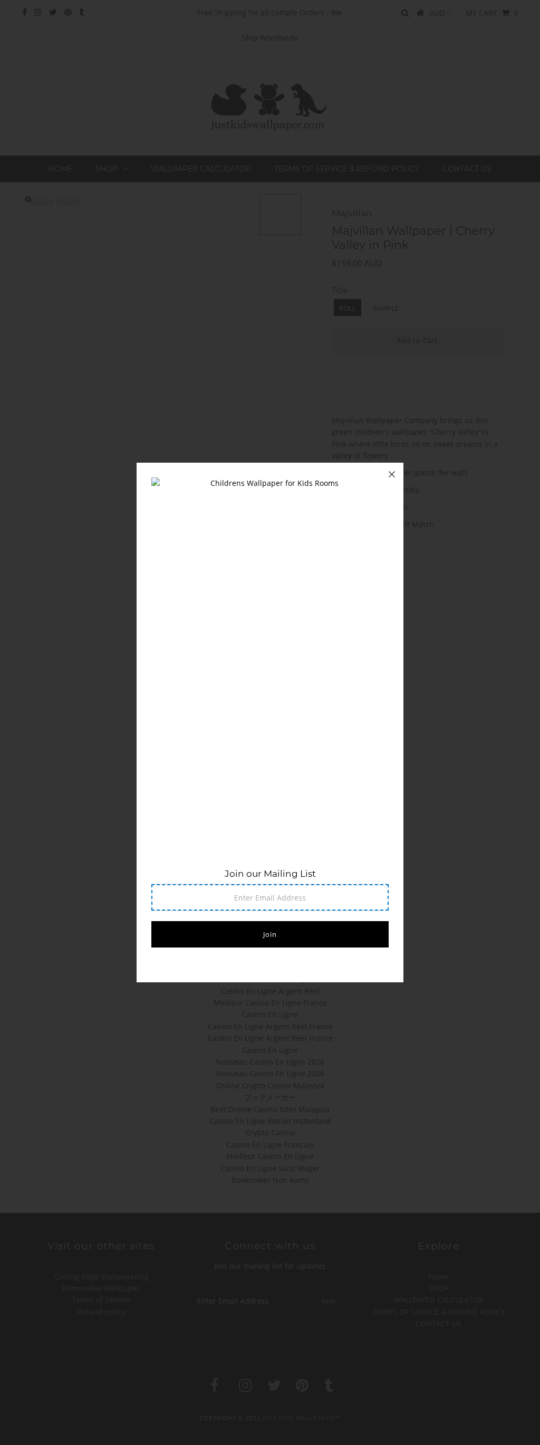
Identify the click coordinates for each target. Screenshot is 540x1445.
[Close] (391, 474)
